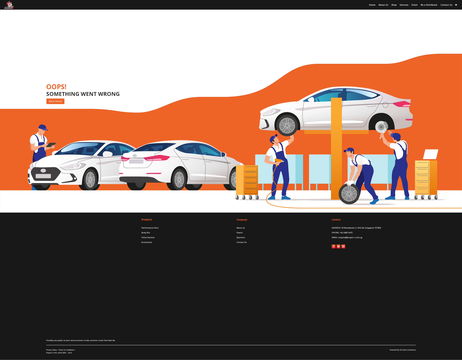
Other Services (148, 237)
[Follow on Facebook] (334, 246)
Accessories (146, 242)
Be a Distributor (429, 5)
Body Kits (145, 232)
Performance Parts (150, 228)
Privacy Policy (51, 350)
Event (414, 5)
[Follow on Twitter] (338, 246)
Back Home (55, 101)
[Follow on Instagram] (343, 246)
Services (404, 5)
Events (240, 232)
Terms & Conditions (66, 350)
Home (372, 5)
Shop (394, 5)
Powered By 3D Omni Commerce (403, 350)
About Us (383, 5)
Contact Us (446, 5)
